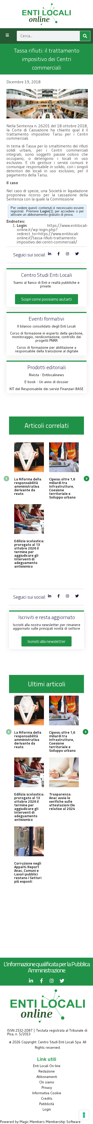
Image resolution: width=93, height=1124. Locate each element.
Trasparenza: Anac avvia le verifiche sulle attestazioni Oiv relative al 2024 (62, 801)
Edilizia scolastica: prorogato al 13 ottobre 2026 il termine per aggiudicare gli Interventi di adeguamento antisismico (29, 553)
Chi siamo (46, 1082)
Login (47, 1109)
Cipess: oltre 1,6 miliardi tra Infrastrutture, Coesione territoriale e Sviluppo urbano (62, 488)
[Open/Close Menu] (7, 35)
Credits (46, 1098)
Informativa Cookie (46, 1093)
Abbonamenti (46, 1076)
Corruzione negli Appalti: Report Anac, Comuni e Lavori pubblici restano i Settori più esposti (27, 872)
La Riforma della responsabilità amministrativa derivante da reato (27, 486)
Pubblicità (46, 1103)
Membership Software (63, 1121)
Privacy (47, 1087)
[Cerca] (85, 36)
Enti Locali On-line (46, 1065)
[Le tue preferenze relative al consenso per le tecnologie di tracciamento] (84, 1115)
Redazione (46, 1071)
